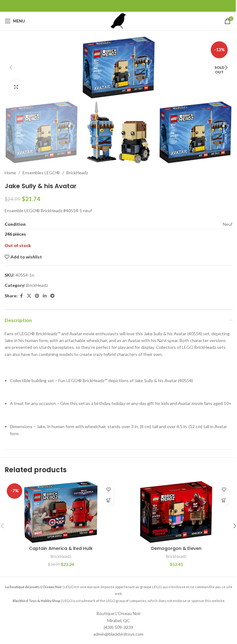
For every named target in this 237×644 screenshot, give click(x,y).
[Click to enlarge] (16, 87)
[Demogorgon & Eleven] (176, 512)
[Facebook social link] (21, 296)
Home (10, 172)
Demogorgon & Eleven (176, 548)
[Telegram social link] (52, 296)
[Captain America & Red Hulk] (61, 512)
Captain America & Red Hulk (61, 548)
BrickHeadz (77, 172)
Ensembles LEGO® (41, 172)
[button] (11, 67)
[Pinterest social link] (37, 296)
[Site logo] (118, 20)
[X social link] (29, 296)
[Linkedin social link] (44, 296)
